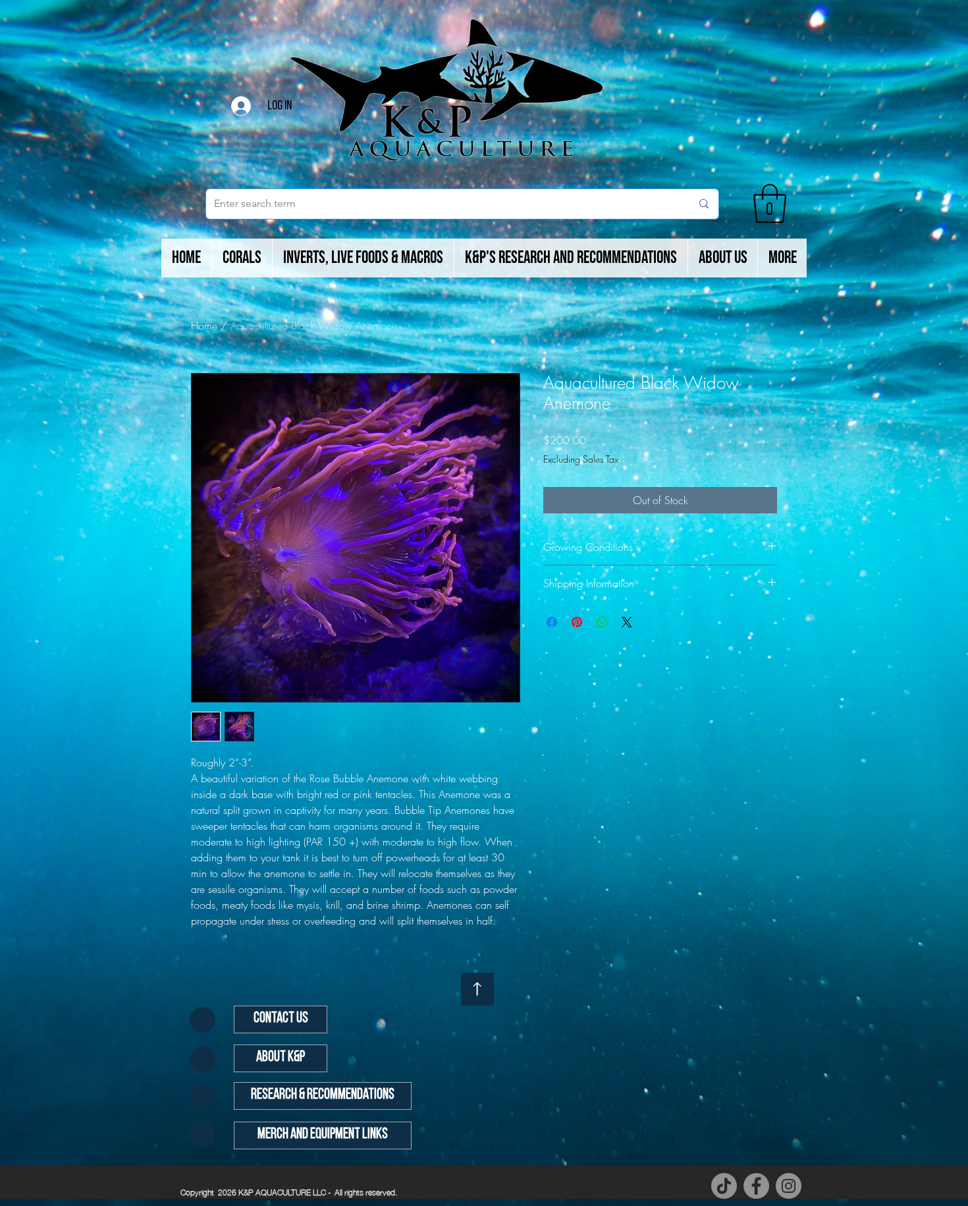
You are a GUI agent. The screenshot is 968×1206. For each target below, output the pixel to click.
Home (204, 325)
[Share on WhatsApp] (602, 622)
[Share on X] (627, 622)
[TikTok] (724, 1186)
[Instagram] (788, 1186)
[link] (769, 203)
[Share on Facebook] (552, 622)
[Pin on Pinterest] (577, 622)
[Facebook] (756, 1186)
